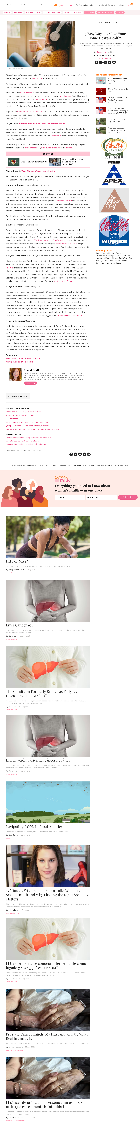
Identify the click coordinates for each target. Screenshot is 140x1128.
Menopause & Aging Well (105, 55)
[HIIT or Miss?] (48, 537)
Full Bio (29, 383)
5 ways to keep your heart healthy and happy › (23, 441)
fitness (9, 572)
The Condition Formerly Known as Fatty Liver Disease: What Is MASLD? (43, 693)
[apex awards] (114, 173)
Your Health (10, 5)
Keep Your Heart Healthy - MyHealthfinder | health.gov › (26, 444)
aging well (26, 450)
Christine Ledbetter (16, 1047)
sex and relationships (15, 1050)
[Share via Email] (114, 62)
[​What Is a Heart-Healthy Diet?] (13, 162)
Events (7, 12)
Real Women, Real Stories (84, 5)
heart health (111, 22)
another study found (63, 281)
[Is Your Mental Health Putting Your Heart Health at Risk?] (55, 162)
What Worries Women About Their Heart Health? (42, 123)
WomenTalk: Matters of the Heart (118, 90)
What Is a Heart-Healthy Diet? (34, 162)
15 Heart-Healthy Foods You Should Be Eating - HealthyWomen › (33, 429)
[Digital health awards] (114, 148)
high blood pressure (50, 148)
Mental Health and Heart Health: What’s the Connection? (73, 162)
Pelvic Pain (123, 258)
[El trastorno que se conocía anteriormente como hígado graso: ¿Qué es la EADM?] (48, 939)
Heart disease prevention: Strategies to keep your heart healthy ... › (30, 438)
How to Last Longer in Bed (111, 263)
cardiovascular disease (66, 243)
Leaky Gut (120, 256)
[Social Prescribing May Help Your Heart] (101, 121)
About (121, 5)
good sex (18, 12)
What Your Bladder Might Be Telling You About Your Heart (117, 80)
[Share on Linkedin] (109, 62)
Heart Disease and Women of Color (23, 358)
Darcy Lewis (13, 636)
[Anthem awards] (114, 200)
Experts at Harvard (63, 201)
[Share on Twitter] (101, 62)
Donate (120, 12)
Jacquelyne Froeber (16, 570)
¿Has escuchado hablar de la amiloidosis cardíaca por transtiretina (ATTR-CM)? (118, 111)
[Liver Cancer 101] (48, 601)
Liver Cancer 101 (19, 625)
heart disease (26, 93)
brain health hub (33, 12)
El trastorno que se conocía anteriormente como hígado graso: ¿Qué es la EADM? (46, 965)
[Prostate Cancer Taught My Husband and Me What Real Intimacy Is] (48, 1010)
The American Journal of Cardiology (50, 240)
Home (101, 22)
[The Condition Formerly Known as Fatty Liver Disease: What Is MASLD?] (48, 667)
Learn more (56, 136)
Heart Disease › (12, 419)
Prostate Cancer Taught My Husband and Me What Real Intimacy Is (47, 1036)
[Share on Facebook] (96, 62)
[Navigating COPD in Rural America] (48, 802)
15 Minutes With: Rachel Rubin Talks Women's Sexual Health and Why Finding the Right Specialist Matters (47, 894)
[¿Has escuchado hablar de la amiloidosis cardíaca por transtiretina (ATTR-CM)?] (101, 111)
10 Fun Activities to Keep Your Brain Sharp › (24, 412)
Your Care (40, 5)
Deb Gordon (13, 835)
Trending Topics (104, 250)
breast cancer (65, 96)
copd (8, 838)
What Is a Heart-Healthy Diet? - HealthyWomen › (27, 422)
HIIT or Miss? (17, 561)
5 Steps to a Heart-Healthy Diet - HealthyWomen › (27, 426)
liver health (11, 639)
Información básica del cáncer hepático (38, 760)
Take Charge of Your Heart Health (38, 171)
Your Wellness (26, 5)
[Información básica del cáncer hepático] (48, 736)
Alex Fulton (13, 707)
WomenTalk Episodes (72, 12)
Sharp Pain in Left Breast (105, 253)
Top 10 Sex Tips (108, 256)
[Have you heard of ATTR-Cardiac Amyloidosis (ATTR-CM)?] (101, 100)
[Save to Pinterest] (105, 62)
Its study (10, 268)
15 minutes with (12, 913)
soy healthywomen (52, 12)
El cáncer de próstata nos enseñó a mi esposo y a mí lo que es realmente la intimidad (45, 1104)
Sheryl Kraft (101, 52)
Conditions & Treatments (107, 5)
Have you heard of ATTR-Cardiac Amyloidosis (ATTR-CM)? (117, 100)
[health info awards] (114, 230)
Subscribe (90, 12)
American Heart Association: (30, 111)
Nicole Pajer (13, 910)
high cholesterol (32, 148)
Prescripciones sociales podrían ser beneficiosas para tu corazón (117, 130)
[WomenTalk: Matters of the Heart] (101, 91)
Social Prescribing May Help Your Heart (116, 120)
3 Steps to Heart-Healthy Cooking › (21, 415)
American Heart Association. (70, 315)
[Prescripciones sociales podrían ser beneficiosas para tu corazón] (101, 130)
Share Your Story (105, 12)
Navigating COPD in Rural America (34, 826)
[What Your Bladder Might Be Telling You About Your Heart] (101, 80)
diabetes (68, 148)
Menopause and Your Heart (19, 362)
